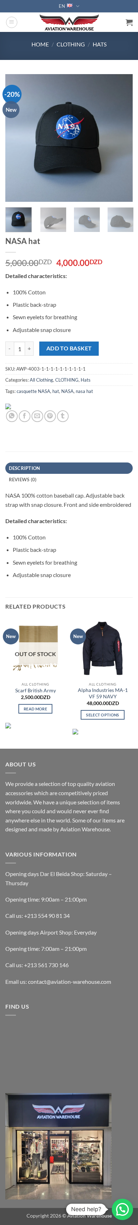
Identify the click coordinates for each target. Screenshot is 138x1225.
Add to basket (69, 348)
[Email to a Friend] (37, 416)
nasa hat (84, 391)
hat (55, 391)
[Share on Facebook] (24, 416)
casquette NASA (33, 391)
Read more (35, 708)
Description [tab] (24, 468)
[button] (11, 22)
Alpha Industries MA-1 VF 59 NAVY (103, 693)
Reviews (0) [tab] (23, 479)
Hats (100, 44)
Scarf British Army (35, 690)
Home (40, 44)
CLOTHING (71, 44)
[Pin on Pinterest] (50, 416)
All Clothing (41, 380)
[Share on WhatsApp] (12, 416)
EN (62, 6)
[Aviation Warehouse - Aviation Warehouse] (69, 22)
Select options (102, 715)
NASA (67, 391)
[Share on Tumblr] (63, 416)
